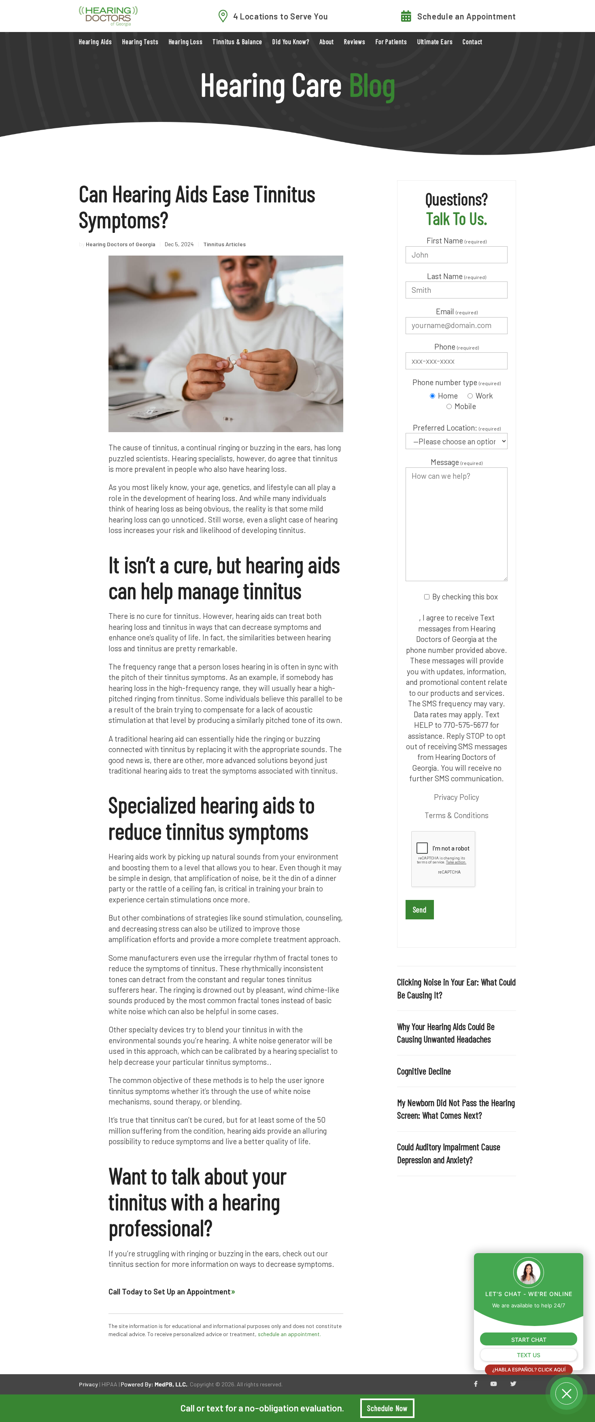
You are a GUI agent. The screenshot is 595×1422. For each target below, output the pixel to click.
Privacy (88, 1384)
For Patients (391, 41)
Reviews (355, 41)
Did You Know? (290, 41)
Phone (456, 346)
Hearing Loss (186, 41)
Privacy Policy (456, 797)
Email (457, 311)
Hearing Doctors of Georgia (120, 244)
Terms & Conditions (457, 815)
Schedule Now (387, 1408)
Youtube (494, 1384)
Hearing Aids (95, 41)
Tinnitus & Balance (237, 41)
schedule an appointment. (289, 1333)
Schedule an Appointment (466, 16)
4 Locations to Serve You (280, 16)
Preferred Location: (457, 427)
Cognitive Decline (424, 1071)
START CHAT (528, 1339)
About (326, 41)
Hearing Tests (140, 41)
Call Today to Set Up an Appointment (169, 1291)
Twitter (513, 1384)
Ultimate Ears (435, 41)
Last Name (456, 276)
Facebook (475, 1384)
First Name (457, 240)
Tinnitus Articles (224, 244)
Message (456, 462)
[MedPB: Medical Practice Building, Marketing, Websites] (154, 1384)
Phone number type (456, 382)
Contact (472, 41)
